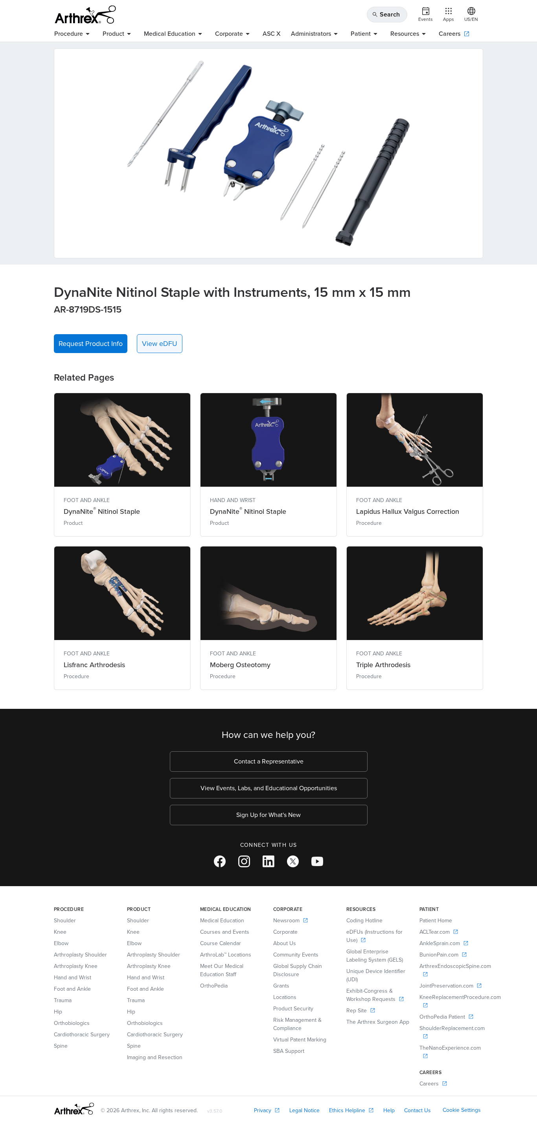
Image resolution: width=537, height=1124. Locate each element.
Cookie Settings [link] (462, 1110)
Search (386, 14)
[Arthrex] (85, 15)
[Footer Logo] (74, 1109)
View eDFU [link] (159, 343)
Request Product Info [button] (91, 343)
